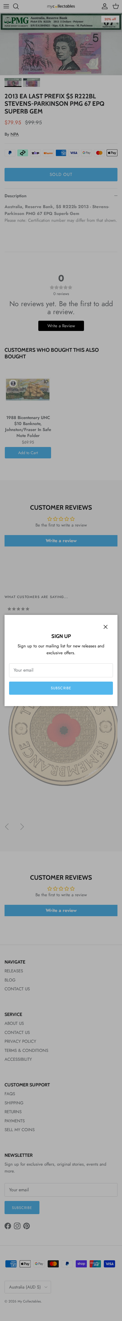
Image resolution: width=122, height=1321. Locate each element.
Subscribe (61, 688)
